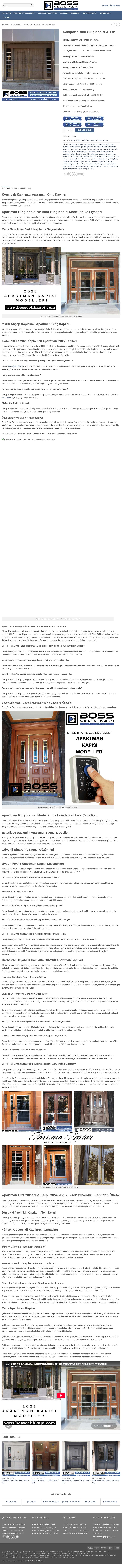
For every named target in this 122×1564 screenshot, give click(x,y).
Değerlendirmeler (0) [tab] (21, 188)
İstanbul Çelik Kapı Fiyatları (33, 1554)
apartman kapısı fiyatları (83, 149)
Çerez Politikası (26, 1557)
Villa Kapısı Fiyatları (80, 1534)
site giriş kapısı (88, 169)
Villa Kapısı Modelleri (23, 13)
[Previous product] (118, 24)
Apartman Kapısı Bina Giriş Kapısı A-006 (76, 1481)
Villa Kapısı (67, 1524)
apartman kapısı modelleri (102, 149)
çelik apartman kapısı (99, 159)
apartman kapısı (68, 149)
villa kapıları (7, 398)
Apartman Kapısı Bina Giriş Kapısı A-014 (46, 1481)
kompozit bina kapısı (80, 166)
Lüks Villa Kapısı (70, 1530)
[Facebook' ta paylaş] (65, 174)
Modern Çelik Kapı (50, 1534)
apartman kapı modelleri (95, 147)
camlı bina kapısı (85, 159)
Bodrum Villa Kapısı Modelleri (42, 1555)
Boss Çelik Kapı (15, 366)
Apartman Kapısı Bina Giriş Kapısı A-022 (106, 1481)
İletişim (6, 17)
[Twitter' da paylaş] (69, 174)
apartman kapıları (110, 147)
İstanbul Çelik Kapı (46, 1530)
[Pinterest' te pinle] (78, 174)
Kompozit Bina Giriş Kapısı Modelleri (44, 24)
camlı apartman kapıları (87, 156)
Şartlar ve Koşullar (44, 1557)
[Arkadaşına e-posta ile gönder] (74, 174)
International (89, 13)
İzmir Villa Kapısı (86, 1554)
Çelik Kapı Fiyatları (10, 1552)
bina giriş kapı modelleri (93, 151)
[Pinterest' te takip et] (17, 1537)
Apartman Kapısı (27, 24)
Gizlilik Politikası (9, 1557)
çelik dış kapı (112, 159)
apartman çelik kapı (76, 144)
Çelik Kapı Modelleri (69, 13)
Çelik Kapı (40, 1561)
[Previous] (2, 1465)
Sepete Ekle (85, 130)
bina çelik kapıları (78, 151)
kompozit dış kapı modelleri (98, 166)
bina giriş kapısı (81, 154)
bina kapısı (74, 156)
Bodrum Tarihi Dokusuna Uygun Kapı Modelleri (77, 1555)
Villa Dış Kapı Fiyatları (80, 1552)
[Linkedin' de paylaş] (82, 174)
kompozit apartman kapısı (95, 164)
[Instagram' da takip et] (4, 1537)
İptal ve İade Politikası (64, 1557)
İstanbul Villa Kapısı (47, 13)
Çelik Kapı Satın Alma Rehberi (32, 1552)
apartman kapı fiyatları (78, 147)
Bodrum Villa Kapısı (107, 1555)
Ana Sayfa (6, 13)
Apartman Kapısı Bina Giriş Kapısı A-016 (15, 1481)
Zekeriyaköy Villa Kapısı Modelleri (62, 1554)
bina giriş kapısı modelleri (96, 154)
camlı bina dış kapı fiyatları (105, 156)
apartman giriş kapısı (91, 144)
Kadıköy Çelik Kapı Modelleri (15, 1555)
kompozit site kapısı (75, 169)
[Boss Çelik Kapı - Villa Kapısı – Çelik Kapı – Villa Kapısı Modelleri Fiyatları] (61, 5)
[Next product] (113, 24)
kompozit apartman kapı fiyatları (96, 161)
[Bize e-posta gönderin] (13, 1537)
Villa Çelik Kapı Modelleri (58, 1552)
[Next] (120, 1465)
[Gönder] (32, 5)
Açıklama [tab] (6, 188)
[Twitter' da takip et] (8, 1537)
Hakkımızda (105, 13)
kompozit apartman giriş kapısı (73, 161)
